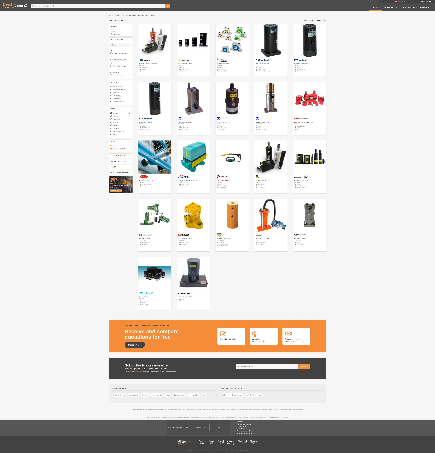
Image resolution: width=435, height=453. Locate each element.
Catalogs (388, 7)
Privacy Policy (138, 371)
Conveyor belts (157, 395)
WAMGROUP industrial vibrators (232, 395)
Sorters (168, 395)
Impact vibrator (133, 395)
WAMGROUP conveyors (253, 395)
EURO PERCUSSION (120, 66)
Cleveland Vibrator (119, 60)
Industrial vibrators (119, 395)
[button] (120, 40)
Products (374, 7)
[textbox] (98, 6)
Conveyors (145, 395)
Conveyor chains (179, 395)
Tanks (204, 395)
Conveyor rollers (193, 395)
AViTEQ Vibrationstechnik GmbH (121, 53)
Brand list (240, 422)
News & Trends (409, 7)
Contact (309, 86)
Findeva (116, 72)
